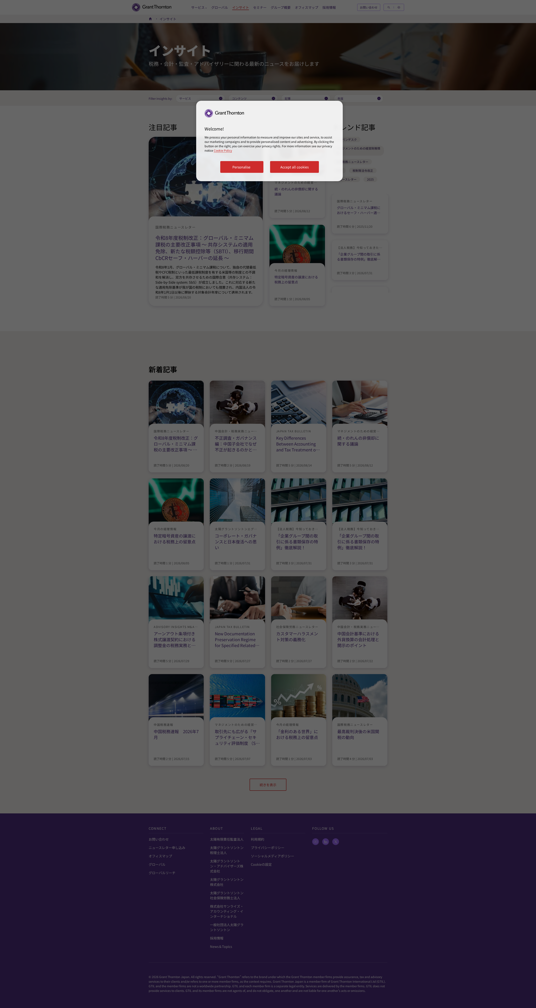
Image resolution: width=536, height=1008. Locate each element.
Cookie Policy (223, 150)
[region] (269, 141)
